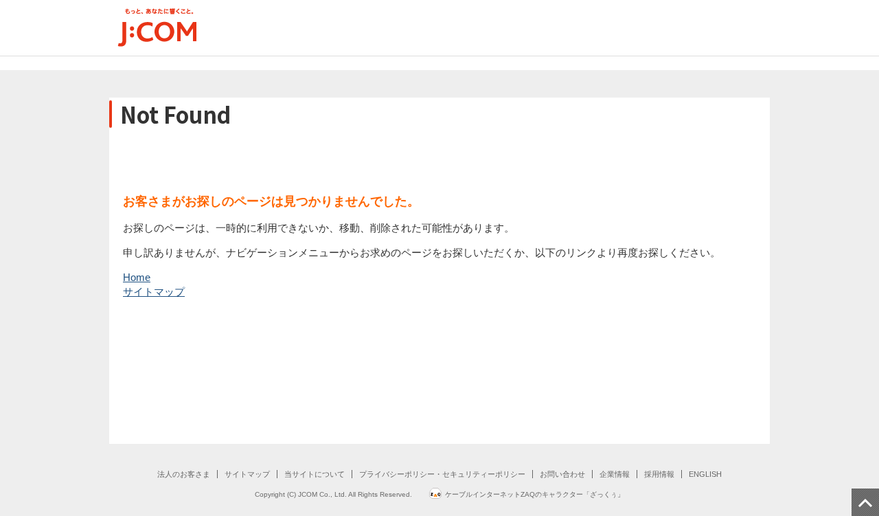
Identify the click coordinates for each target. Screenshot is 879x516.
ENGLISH (705, 474)
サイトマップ (154, 292)
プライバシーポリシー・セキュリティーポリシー (442, 474)
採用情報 (659, 474)
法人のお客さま (183, 474)
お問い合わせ (562, 474)
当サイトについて (314, 474)
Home (136, 277)
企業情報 (615, 474)
